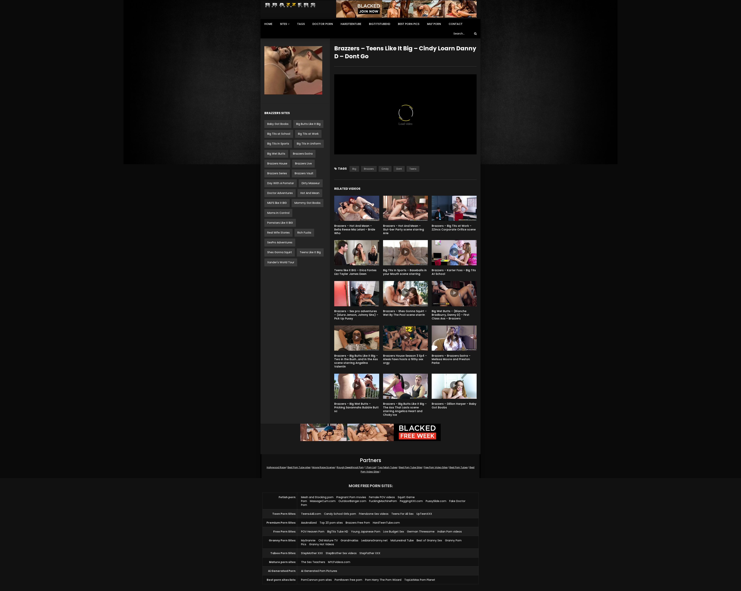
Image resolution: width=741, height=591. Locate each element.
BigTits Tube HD (337, 531)
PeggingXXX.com (411, 501)
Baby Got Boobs (277, 124)
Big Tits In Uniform (309, 144)
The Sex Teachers (313, 562)
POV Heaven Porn (312, 531)
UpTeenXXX (424, 514)
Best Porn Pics (408, 24)
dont (399, 168)
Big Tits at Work (308, 134)
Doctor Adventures (280, 193)
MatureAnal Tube (402, 540)
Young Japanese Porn (365, 531)
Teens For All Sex (402, 514)
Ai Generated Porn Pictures (319, 571)
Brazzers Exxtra (303, 154)
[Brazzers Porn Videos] (290, 5)
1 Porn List (370, 467)
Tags (301, 24)
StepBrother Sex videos (341, 553)
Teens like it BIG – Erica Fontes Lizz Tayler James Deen (355, 272)
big (354, 168)
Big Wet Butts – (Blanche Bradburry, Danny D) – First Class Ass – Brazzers (450, 314)
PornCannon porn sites (316, 580)
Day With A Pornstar (280, 183)
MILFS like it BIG (277, 203)
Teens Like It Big (310, 252)
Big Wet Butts (276, 154)
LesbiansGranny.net (374, 540)
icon (356, 207)
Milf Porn (434, 24)
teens (412, 168)
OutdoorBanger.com (352, 501)
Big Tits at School (278, 134)
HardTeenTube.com (386, 523)
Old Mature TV (328, 540)
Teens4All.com (311, 514)
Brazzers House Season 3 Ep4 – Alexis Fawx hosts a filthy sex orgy (405, 359)
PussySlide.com (436, 501)
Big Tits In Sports (278, 144)
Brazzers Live (303, 163)
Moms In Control (278, 213)
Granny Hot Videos (321, 544)
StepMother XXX (312, 553)
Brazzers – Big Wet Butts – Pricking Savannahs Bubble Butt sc (356, 407)
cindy (385, 168)
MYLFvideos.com (339, 562)
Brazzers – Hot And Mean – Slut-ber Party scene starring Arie (403, 229)
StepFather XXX (370, 553)
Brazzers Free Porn (358, 523)
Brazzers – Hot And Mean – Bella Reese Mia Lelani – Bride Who (354, 229)
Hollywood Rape (276, 467)
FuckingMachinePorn (383, 501)
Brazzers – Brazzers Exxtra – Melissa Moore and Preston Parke (451, 359)
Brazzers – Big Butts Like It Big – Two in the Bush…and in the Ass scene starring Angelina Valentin (356, 361)
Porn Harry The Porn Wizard (383, 580)
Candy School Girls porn (340, 514)
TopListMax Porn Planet (419, 580)
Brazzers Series (277, 173)
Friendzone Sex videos (373, 514)
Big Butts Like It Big (308, 124)
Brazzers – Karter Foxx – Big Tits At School (454, 272)
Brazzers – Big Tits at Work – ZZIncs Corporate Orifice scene (454, 227)
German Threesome (421, 531)
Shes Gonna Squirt (279, 252)
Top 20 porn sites (331, 523)
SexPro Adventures (279, 242)
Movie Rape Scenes (323, 467)
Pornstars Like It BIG (280, 223)
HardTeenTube (351, 24)
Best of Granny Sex (429, 540)
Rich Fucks (304, 233)
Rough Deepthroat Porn (350, 467)
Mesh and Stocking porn (317, 497)
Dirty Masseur (311, 183)
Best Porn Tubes (458, 467)
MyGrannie (308, 540)
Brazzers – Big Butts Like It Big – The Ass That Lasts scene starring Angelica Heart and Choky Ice (405, 409)
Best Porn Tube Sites (410, 467)
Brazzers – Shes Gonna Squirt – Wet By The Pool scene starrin (405, 313)
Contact (456, 24)
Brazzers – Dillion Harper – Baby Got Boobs (454, 405)
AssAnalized (309, 523)
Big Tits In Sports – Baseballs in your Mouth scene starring (405, 272)
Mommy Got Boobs (307, 203)
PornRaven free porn (348, 580)
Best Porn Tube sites (299, 467)
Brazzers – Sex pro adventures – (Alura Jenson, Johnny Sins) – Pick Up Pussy (356, 314)
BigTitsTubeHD (379, 24)
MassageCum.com (323, 501)
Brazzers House (277, 163)
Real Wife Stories (278, 233)
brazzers (369, 168)
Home (268, 24)
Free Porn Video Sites (436, 467)
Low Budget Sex (393, 531)
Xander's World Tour (280, 262)
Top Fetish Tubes (387, 467)
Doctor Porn (322, 24)
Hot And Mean (309, 193)
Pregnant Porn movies (351, 497)
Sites (283, 24)
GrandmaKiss (349, 540)
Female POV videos (382, 497)
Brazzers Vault (304, 173)
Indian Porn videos (449, 531)
